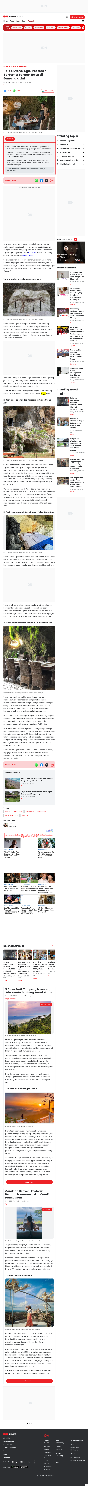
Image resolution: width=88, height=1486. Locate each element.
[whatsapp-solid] (36, 180)
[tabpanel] (29, 159)
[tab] (10, 139)
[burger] (83, 21)
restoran (32, 252)
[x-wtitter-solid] (46, 180)
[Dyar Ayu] (5, 825)
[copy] (52, 180)
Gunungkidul (27, 255)
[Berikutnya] (56, 919)
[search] (67, 17)
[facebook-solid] (41, 180)
